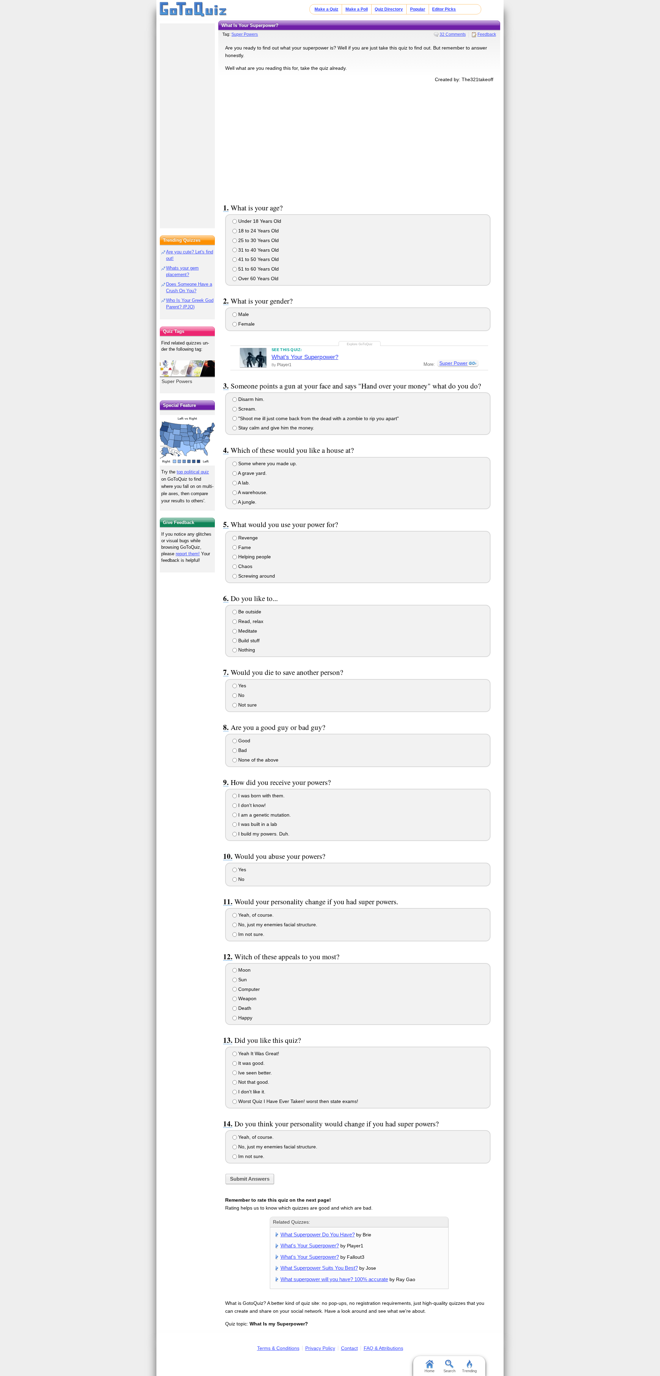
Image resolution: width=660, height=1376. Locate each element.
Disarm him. (250, 399)
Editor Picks (444, 9)
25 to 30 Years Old (258, 240)
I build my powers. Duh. (263, 834)
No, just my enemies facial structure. (277, 924)
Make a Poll (356, 9)
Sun (242, 979)
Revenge (247, 537)
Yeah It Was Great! (258, 1053)
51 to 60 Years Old (258, 269)
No (240, 695)
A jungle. (246, 502)
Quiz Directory (389, 9)
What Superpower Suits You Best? (319, 1268)
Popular (417, 9)
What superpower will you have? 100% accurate (334, 1279)
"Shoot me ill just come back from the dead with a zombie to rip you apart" (318, 418)
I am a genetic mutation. (264, 815)
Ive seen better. (254, 1072)
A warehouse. (252, 492)
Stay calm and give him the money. (275, 427)
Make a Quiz (326, 9)
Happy (244, 1017)
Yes (241, 685)
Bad (242, 750)
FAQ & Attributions (383, 1348)
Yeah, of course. (255, 915)
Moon (244, 970)
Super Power (453, 363)
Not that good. (253, 1082)
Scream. (246, 409)
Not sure (247, 705)
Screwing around (256, 576)
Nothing (246, 650)
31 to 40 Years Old (258, 250)
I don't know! (251, 805)
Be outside (249, 611)
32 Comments (453, 34)
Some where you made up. (267, 463)
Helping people (254, 556)
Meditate (247, 631)
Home (429, 1371)
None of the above (257, 760)
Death (244, 1008)
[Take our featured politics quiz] (187, 440)
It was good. (251, 1063)
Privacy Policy (320, 1348)
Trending (469, 1371)
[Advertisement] (359, 142)
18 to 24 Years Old (258, 230)
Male (243, 314)
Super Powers (244, 34)
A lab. (243, 482)
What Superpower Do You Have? (317, 1234)
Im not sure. (250, 934)
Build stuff (248, 640)
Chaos (244, 566)
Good (243, 740)
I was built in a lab (257, 824)
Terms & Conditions (278, 1348)
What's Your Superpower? (305, 357)
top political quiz (193, 471)
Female (246, 324)
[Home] (193, 9)
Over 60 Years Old (257, 278)
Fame (244, 547)
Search (449, 1371)
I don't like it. (251, 1091)
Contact (349, 1348)
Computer (248, 989)
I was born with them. (261, 795)
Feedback (486, 34)
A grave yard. (252, 473)
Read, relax (250, 621)
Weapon (246, 998)
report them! (188, 553)
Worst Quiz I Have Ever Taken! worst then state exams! (297, 1101)
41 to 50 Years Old (258, 259)
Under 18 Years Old (259, 221)
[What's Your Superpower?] (253, 357)
